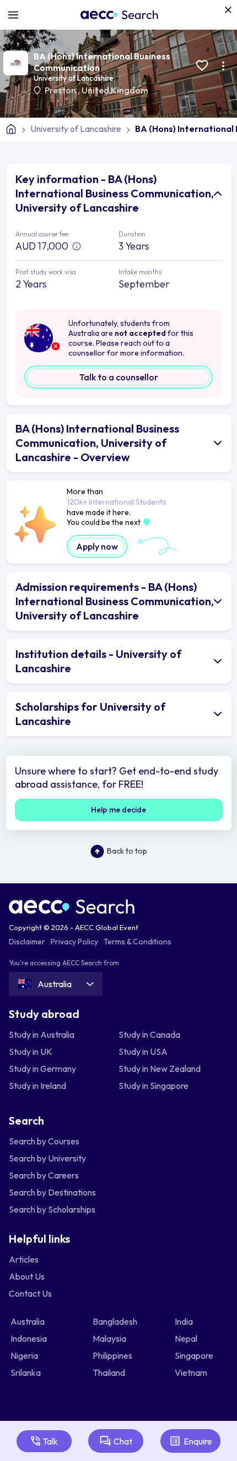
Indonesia (29, 1338)
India (185, 1321)
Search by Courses (44, 1141)
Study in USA (143, 1051)
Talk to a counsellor (118, 377)
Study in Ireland (37, 1085)
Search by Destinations (52, 1192)
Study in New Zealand (159, 1068)
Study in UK (30, 1051)
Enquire (198, 1441)
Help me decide (118, 810)
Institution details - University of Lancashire (98, 661)
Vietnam (192, 1372)
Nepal (187, 1338)
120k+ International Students (116, 502)
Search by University (47, 1158)
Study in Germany (42, 1068)
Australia (28, 1321)
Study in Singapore (153, 1085)
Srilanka (26, 1372)
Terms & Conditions (137, 942)
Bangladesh (116, 1321)
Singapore (195, 1355)
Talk (50, 1441)
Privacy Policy (74, 942)
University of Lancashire (74, 78)
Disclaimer (27, 942)
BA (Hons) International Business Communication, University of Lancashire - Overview (97, 443)
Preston (61, 90)
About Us (27, 1276)
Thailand (110, 1372)
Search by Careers (44, 1175)
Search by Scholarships (52, 1209)
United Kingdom (115, 90)
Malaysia (110, 1338)
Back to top (127, 851)
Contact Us (30, 1293)
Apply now (97, 546)
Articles (24, 1259)
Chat (123, 1441)
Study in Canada (149, 1034)
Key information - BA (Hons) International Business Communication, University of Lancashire (114, 193)
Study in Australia (41, 1034)
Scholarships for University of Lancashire (90, 714)
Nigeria (25, 1355)
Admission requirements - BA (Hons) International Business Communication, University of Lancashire (114, 601)
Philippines (113, 1355)
